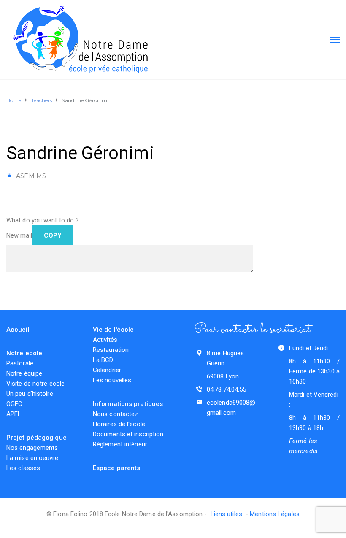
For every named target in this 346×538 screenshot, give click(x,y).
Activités (105, 339)
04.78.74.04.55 (226, 389)
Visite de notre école (35, 383)
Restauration (111, 350)
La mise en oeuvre (32, 458)
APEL (13, 414)
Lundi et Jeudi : (310, 348)
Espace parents (116, 468)
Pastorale (19, 363)
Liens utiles (228, 514)
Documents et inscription (128, 434)
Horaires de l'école (119, 424)
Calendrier (107, 370)
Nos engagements (32, 447)
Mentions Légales (275, 514)
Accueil (18, 329)
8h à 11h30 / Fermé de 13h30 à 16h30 (314, 371)
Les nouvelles (112, 380)
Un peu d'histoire (29, 393)
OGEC (14, 404)
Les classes (23, 468)
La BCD (103, 360)
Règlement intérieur (120, 444)
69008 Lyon (223, 376)
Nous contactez (115, 414)
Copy (53, 235)
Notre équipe (24, 373)
